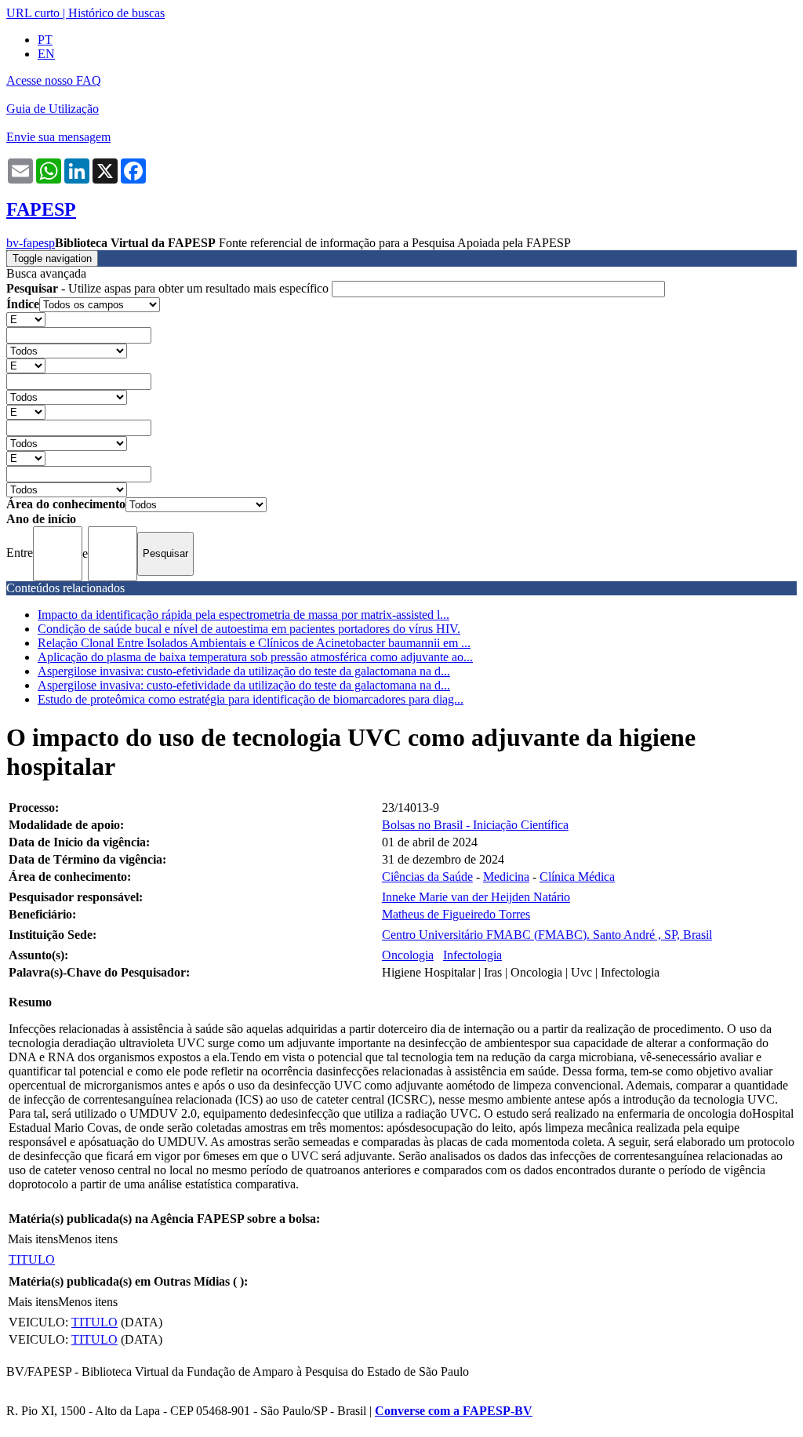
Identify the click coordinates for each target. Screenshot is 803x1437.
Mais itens (33, 1239)
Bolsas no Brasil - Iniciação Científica (475, 824)
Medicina (506, 876)
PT (45, 39)
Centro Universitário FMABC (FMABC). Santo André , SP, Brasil (547, 934)
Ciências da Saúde (427, 876)
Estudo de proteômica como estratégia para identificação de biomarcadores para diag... (250, 699)
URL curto (33, 13)
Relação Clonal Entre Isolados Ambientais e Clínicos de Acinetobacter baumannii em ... (254, 642)
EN (46, 53)
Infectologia (472, 955)
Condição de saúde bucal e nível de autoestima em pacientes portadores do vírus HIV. (249, 628)
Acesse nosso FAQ (53, 80)
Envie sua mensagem (58, 137)
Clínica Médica (577, 876)
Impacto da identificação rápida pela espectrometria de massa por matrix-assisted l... (243, 614)
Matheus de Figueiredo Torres (456, 914)
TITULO (32, 1259)
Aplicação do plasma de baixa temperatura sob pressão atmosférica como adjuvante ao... (255, 657)
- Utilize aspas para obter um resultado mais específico (169, 288)
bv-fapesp (30, 242)
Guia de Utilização (52, 108)
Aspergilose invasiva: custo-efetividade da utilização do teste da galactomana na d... (244, 671)
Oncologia (408, 955)
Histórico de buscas (116, 13)
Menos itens (88, 1239)
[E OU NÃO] (25, 319)
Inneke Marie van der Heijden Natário (476, 897)
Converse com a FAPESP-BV (453, 1410)
